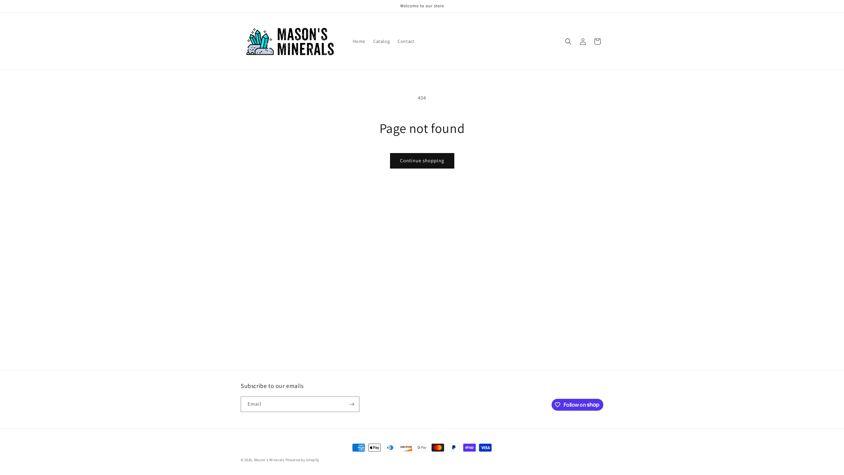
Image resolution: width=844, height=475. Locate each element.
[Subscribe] (352, 404)
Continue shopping (422, 160)
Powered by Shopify (302, 460)
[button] (568, 41)
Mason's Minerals (269, 460)
